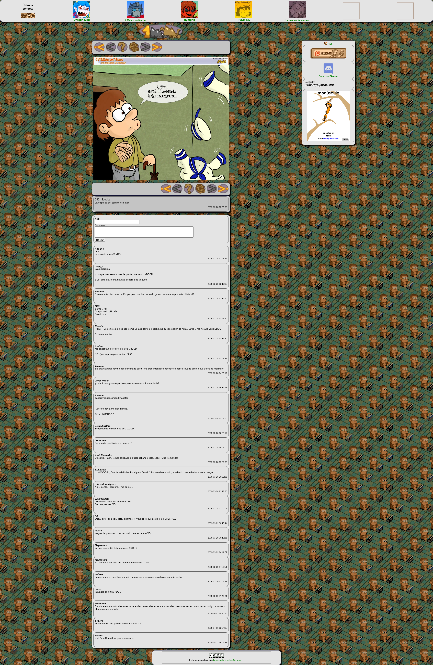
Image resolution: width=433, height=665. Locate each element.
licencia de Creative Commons (228, 660)
